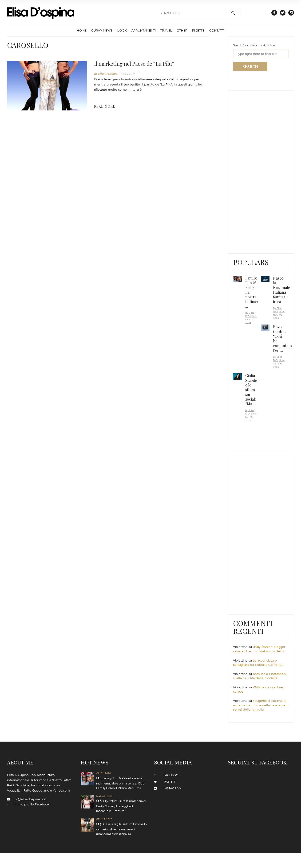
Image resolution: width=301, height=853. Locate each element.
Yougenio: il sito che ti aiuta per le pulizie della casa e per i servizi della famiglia (260, 705)
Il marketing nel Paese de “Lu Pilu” (134, 63)
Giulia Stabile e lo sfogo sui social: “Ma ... (251, 389)
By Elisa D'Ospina (106, 74)
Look (122, 30)
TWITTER (168, 782)
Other (182, 30)
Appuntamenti (143, 30)
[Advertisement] (267, 166)
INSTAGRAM (171, 788)
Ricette (198, 30)
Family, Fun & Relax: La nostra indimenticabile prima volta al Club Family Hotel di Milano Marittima (98, 794)
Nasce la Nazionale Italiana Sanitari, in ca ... (281, 290)
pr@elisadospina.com (31, 799)
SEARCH (250, 66)
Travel (166, 30)
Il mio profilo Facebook (32, 804)
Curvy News (102, 30)
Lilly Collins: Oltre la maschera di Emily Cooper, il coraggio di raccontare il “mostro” (117, 799)
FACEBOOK (171, 775)
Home (82, 30)
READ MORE (104, 106)
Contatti (216, 30)
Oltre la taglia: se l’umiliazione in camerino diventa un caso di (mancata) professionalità (141, 797)
